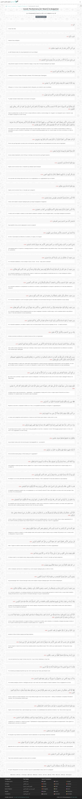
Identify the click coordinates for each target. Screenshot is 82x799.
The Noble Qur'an (8, 781)
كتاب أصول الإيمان (26, 794)
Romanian (69, 794)
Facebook (13, 774)
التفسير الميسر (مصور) (27, 786)
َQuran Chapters (8, 789)
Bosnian (69, 786)
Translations (7, 794)
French (56, 781)
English (44, 781)
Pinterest (30, 774)
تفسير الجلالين (26, 784)
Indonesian (57, 794)
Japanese (45, 794)
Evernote (58, 774)
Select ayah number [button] (40, 16)
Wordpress (69, 774)
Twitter (18, 774)
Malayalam (69, 791)
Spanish (44, 786)
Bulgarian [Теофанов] (22, 6)
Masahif (6, 791)
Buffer (40, 774)
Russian (44, 791)
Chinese (44, 784)
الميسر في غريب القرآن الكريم (29, 789)
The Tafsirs (7, 786)
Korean (56, 791)
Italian (56, 786)
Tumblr (45, 774)
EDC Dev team (74, 797)
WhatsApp (24, 774)
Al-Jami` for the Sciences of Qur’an (21, 797)
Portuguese (45, 789)
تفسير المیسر (25, 781)
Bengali (69, 781)
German (57, 784)
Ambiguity (7, 784)
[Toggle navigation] (80, 2)
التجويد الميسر (26, 791)
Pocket (63, 774)
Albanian (69, 784)
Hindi (56, 789)
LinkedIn (35, 774)
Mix (54, 774)
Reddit (50, 774)
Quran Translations (12, 6)
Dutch (68, 789)
